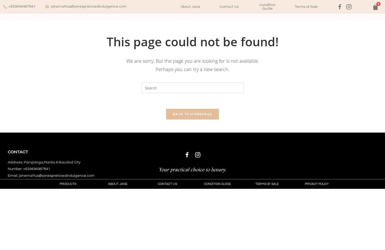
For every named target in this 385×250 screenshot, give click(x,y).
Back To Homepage (192, 114)
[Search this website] (192, 87)
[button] (190, 7)
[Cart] (375, 7)
